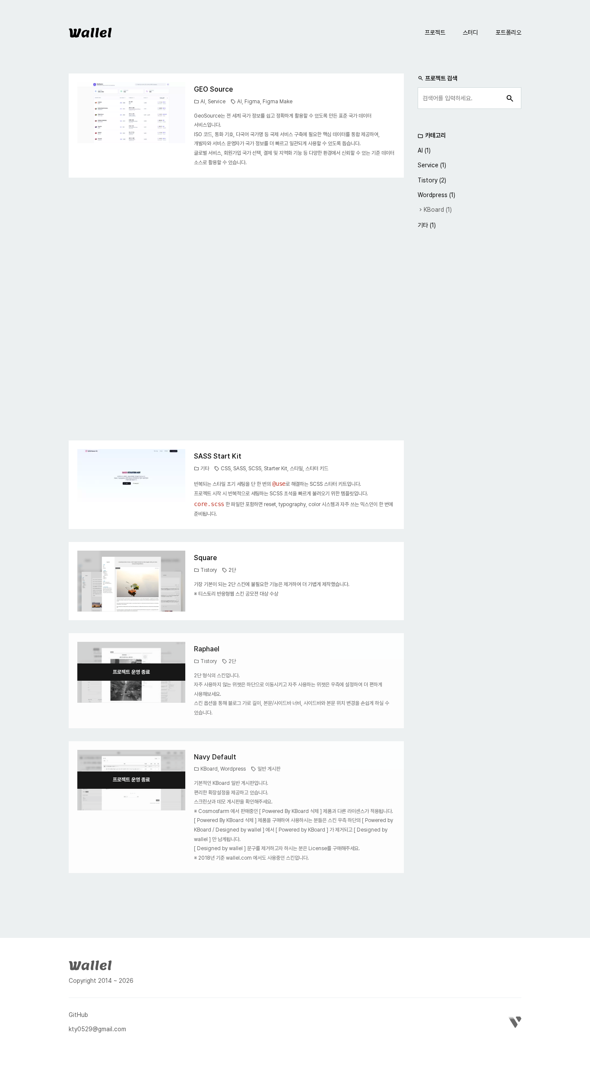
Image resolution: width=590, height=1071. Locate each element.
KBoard (209, 769)
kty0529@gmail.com (97, 1029)
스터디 (470, 32)
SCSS (254, 468)
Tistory (208, 570)
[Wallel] (90, 964)
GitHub (78, 1014)
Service (216, 102)
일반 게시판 (268, 769)
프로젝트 (435, 32)
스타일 (296, 468)
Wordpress (233, 769)
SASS (239, 468)
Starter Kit (275, 468)
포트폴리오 (508, 32)
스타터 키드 (316, 468)
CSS (226, 468)
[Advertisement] (236, 309)
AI (202, 102)
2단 (232, 570)
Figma (252, 102)
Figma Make (277, 102)
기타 (204, 468)
